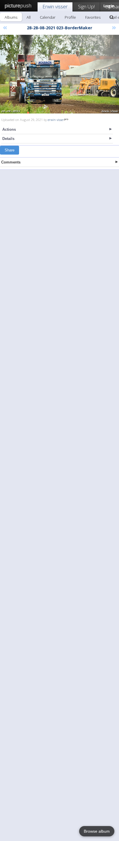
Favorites (93, 17)
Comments (11, 162)
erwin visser (56, 120)
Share (9, 150)
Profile (70, 17)
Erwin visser (55, 6)
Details (8, 138)
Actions (9, 129)
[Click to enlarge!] (59, 74)
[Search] (111, 17)
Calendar (47, 17)
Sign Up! (86, 6)
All (29, 17)
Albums (11, 17)
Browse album (97, 831)
